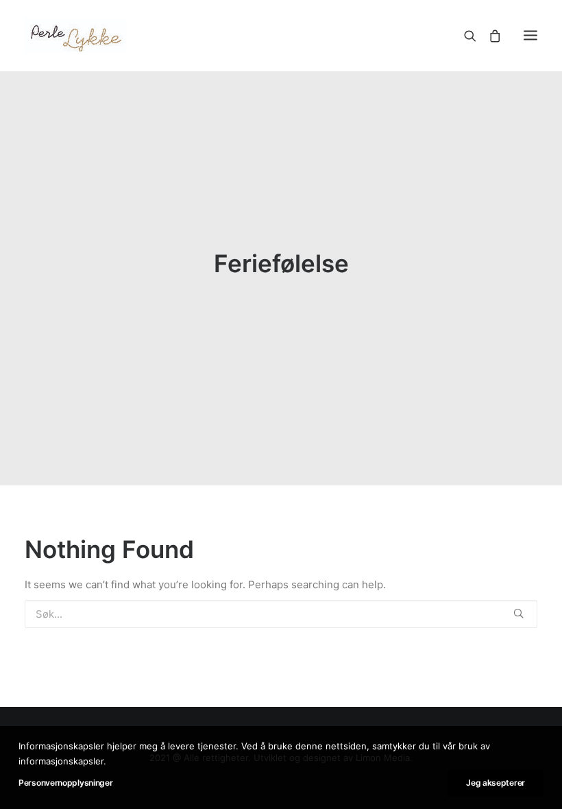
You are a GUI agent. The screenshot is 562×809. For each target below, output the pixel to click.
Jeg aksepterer (495, 782)
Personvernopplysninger (65, 782)
